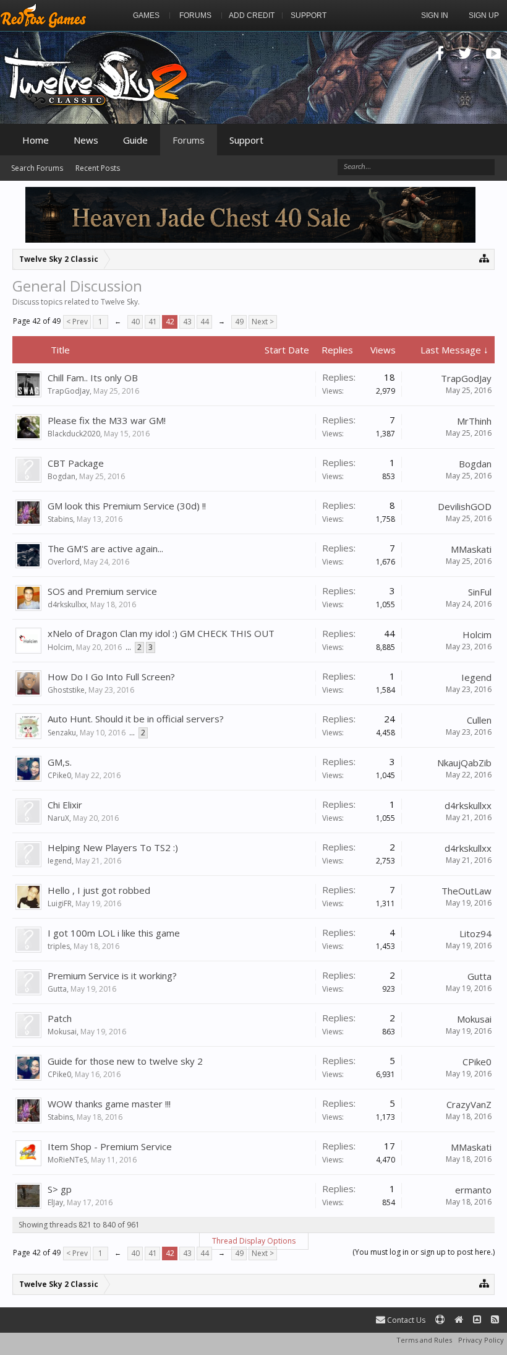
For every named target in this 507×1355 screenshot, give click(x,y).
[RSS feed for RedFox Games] (495, 1320)
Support (246, 140)
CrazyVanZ (469, 1104)
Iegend (476, 677)
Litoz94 (475, 933)
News (86, 140)
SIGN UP (484, 15)
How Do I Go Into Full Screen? (111, 676)
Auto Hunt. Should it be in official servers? (136, 718)
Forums (189, 140)
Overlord (64, 561)
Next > (263, 321)
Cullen (479, 720)
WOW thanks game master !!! (109, 1103)
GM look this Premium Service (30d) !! (127, 506)
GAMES (146, 15)
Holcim (60, 647)
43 (187, 321)
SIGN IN (434, 15)
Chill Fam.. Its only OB (93, 377)
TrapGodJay (69, 391)
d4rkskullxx (67, 604)
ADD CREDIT (252, 15)
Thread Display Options (254, 1241)
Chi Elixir (65, 805)
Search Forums (37, 168)
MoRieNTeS (67, 1159)
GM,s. (60, 762)
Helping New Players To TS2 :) (113, 847)
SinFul (480, 592)
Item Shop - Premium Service (110, 1146)
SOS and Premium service (102, 591)
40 (135, 321)
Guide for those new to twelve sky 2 (125, 1061)
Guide (135, 140)
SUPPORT (308, 15)
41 (152, 321)
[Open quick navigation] (484, 258)
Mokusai (62, 1031)
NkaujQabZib (464, 762)
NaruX (58, 818)
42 (170, 321)
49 (239, 321)
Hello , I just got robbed (99, 890)
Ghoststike (66, 690)
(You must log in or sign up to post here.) (423, 1252)
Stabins (60, 519)
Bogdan (61, 476)
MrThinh (474, 421)
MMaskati (471, 549)
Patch (60, 1018)
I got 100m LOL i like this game (114, 933)
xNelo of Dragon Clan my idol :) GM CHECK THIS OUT (161, 633)
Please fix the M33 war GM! (107, 420)
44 (204, 321)
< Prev (77, 321)
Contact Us (405, 1320)
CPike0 (59, 775)
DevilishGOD (465, 506)
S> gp (60, 1189)
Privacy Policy (481, 1339)
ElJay (55, 1202)
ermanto (473, 1190)
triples (59, 946)
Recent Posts (97, 168)
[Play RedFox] (43, 15)
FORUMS (195, 15)
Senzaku (62, 732)
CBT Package (76, 463)
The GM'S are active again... (105, 548)
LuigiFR (60, 903)
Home (35, 140)
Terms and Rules (424, 1339)
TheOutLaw (466, 891)
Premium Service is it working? (112, 975)
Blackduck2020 (74, 433)
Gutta (57, 989)
